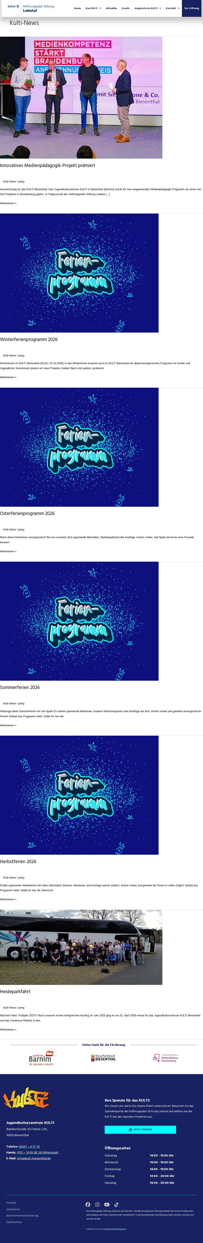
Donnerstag (113, 1169)
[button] (88, 1204)
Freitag (110, 1176)
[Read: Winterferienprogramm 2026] (79, 273)
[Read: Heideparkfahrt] (81, 947)
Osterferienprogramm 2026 (27, 514)
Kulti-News (9, 181)
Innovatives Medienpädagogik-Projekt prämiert (47, 166)
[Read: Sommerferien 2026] (79, 621)
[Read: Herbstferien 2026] (79, 795)
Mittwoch (111, 1162)
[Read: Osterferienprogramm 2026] (79, 447)
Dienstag (111, 1155)
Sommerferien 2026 (20, 688)
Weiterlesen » (8, 204)
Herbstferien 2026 (18, 862)
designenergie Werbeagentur (116, 1229)
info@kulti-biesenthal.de (34, 1158)
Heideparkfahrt (15, 992)
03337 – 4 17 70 (29, 1146)
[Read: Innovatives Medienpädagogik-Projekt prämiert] (81, 98)
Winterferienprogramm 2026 (29, 340)
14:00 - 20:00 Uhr (162, 1176)
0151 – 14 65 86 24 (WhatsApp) (37, 1152)
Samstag (110, 1183)
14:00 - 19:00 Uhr (162, 1155)
